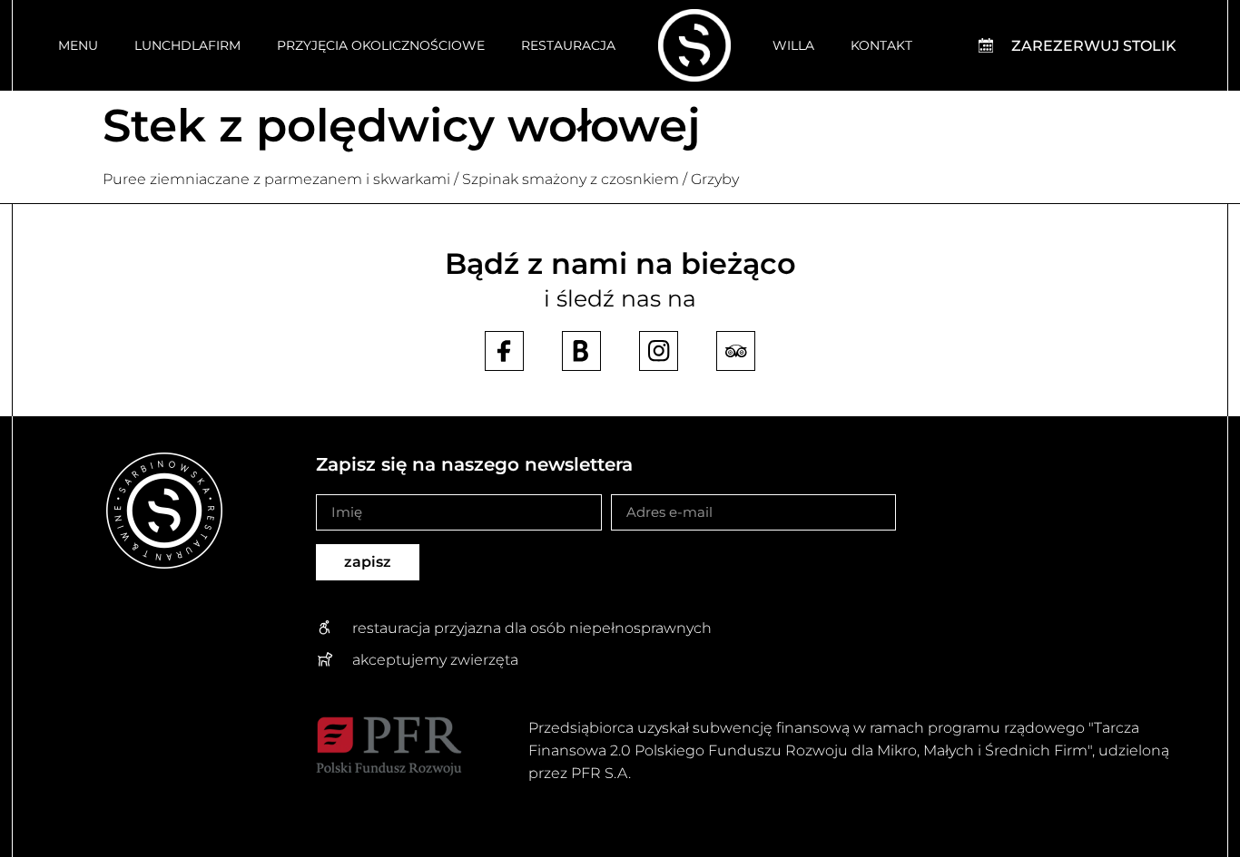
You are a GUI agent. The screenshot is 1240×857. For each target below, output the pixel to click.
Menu (78, 45)
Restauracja (568, 45)
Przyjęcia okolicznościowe (381, 45)
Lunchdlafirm (187, 45)
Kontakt (881, 45)
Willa (793, 45)
